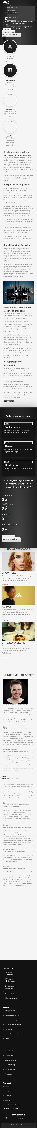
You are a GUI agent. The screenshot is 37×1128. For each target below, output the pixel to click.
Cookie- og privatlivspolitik (27, 1124)
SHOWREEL (9, 572)
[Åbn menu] (4, 39)
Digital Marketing (12, 12)
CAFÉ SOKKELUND (13, 642)
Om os (8, 24)
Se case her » (5, 584)
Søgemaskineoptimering (14, 15)
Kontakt (6, 30)
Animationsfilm (11, 20)
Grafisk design (11, 17)
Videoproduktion (12, 7)
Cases (8, 22)
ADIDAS (6, 606)
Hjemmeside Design (12, 10)
